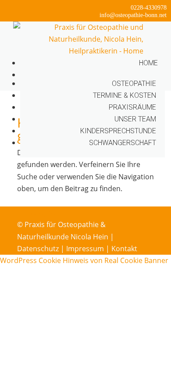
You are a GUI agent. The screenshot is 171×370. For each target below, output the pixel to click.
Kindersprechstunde (118, 131)
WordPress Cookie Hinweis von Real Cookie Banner (84, 260)
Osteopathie (134, 83)
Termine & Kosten (124, 95)
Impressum (85, 248)
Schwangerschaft (122, 143)
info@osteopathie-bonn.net (133, 15)
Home (148, 63)
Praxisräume (132, 107)
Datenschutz (38, 248)
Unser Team (135, 119)
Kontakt (124, 248)
